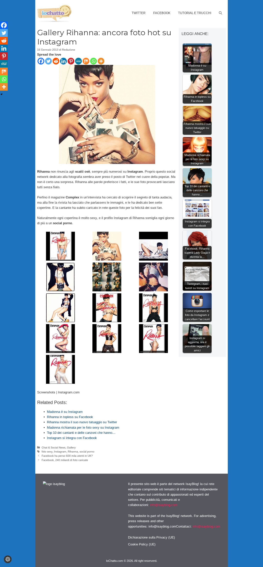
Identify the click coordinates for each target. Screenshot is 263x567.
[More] (101, 61)
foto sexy (47, 451)
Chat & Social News (53, 447)
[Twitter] (48, 61)
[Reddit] (56, 61)
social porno (87, 451)
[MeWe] (78, 61)
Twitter (139, 13)
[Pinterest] (71, 61)
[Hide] (1, 94)
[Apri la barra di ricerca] (220, 13)
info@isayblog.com (163, 505)
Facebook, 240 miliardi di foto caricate (65, 460)
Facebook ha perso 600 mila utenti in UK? (67, 455)
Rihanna (73, 451)
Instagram (60, 451)
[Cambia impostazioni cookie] (8, 559)
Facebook (161, 13)
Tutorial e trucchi (194, 13)
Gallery (71, 447)
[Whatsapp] (93, 61)
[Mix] (86, 61)
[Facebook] (41, 61)
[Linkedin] (63, 61)
